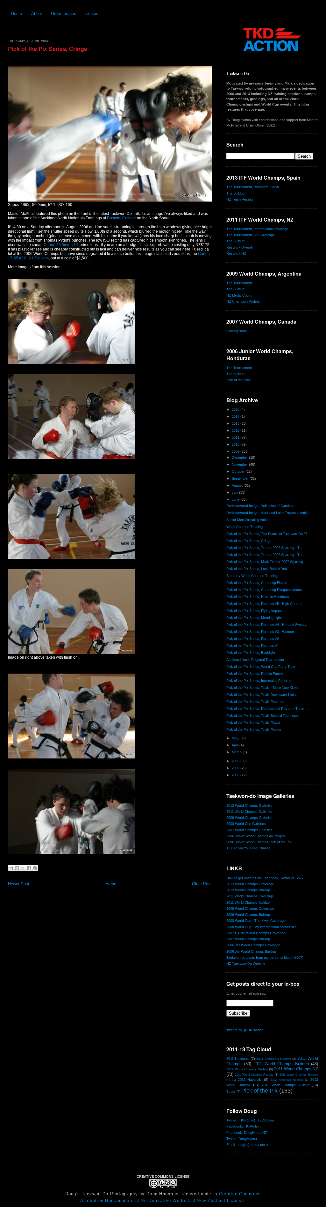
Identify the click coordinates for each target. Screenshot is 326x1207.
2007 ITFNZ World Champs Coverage (255, 933)
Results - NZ (236, 253)
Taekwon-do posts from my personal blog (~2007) (264, 957)
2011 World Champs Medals (247, 1069)
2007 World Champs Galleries (249, 830)
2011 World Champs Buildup (248, 902)
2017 (236, 416)
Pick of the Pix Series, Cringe (47, 49)
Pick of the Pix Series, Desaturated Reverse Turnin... (267, 708)
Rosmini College (121, 218)
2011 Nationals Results (273, 1058)
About (36, 13)
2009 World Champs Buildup (248, 914)
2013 (236, 423)
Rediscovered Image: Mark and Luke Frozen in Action (267, 513)
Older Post (202, 883)
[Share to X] (23, 868)
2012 (236, 430)
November (240, 464)
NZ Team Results (239, 199)
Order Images (63, 13)
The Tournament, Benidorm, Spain (252, 187)
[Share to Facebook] (29, 868)
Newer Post (18, 883)
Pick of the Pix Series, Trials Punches (255, 701)
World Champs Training (244, 527)
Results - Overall (239, 247)
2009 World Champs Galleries (249, 818)
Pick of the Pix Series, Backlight (250, 653)
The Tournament (239, 283)
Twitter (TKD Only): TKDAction (250, 1120)
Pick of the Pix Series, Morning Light (254, 618)
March (237, 752)
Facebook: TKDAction (243, 1126)
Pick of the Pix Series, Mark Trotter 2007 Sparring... (266, 562)
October (238, 471)
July (235, 492)
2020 (236, 409)
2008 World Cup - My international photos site (261, 927)
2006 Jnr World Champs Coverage (253, 945)
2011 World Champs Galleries (249, 811)
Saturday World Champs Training (252, 576)
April (235, 745)
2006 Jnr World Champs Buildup (251, 951)
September (241, 478)
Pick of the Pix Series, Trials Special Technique (262, 715)
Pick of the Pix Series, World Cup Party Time (260, 667)
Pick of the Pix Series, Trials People (253, 729)
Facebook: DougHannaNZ (246, 1133)
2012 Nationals (250, 1079)
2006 (236, 775)
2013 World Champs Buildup (248, 890)
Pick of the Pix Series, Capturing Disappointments (264, 590)
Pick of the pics (238, 380)
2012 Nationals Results (286, 1079)
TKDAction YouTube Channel (248, 848)
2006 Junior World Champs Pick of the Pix (258, 842)
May (235, 738)
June (236, 499)
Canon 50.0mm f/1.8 (61, 245)
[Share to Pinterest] (35, 868)
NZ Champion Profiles (243, 301)
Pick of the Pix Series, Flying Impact (254, 611)
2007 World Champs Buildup (248, 939)
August (238, 485)
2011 (236, 437)
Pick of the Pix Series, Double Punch (254, 674)
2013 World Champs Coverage (250, 884)
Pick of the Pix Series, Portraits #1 (252, 646)
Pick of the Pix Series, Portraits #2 (252, 639)
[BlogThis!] (17, 868)
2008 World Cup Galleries (246, 824)
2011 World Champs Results (254, 1074)
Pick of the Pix (259, 1090)
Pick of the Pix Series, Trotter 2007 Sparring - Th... (265, 548)
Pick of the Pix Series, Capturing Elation (256, 583)
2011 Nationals (237, 1058)
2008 (236, 761)
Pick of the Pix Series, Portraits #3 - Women (260, 632)
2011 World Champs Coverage (250, 896)
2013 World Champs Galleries (249, 805)
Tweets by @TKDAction (244, 1030)
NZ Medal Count (239, 295)
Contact (92, 13)
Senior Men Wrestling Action (247, 520)
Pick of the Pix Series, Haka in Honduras (257, 597)
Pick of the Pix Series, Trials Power (253, 722)
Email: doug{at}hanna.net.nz (248, 1145)
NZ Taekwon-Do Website (245, 963)
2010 (236, 444)
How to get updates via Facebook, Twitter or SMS (264, 878)
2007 (236, 768)
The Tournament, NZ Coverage (250, 235)
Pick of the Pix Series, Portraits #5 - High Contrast (264, 604)
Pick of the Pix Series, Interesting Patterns (258, 680)
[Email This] (11, 868)
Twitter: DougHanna (241, 1139)
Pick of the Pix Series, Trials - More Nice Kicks (262, 687)
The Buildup (235, 193)
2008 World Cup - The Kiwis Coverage (256, 920)
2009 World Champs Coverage (250, 908)
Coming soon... (238, 331)
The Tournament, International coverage (257, 229)
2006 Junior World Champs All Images (255, 836)
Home (16, 13)
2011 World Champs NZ (296, 1068)
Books (231, 1091)
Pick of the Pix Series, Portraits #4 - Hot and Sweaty (266, 625)
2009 (236, 451)
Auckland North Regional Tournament (255, 660)
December (240, 457)
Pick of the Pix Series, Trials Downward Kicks (261, 694)
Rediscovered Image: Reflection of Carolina (259, 506)
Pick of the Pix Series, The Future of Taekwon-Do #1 (267, 534)
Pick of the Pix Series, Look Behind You (256, 569)
